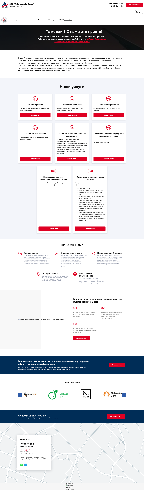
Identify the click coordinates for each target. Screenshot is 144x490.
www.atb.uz (68, 20)
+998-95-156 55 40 (115, 6)
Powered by (69, 483)
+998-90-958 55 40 (115, 4)
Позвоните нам (117, 365)
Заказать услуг (53, 228)
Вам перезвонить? (134, 4)
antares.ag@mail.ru (25, 450)
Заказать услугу (35, 115)
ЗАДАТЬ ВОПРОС (116, 416)
